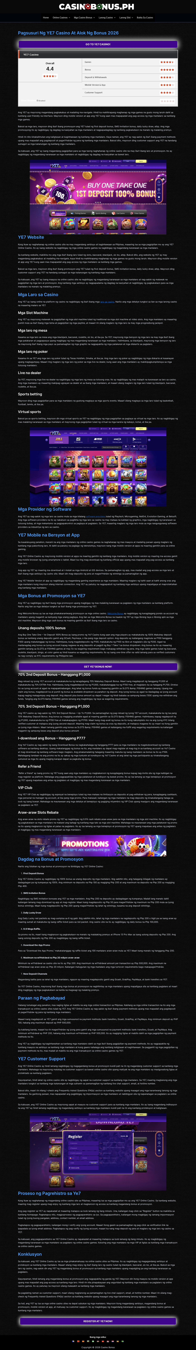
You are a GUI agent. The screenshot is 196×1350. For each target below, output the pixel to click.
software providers (96, 516)
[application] (68, 18)
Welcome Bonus (115, 613)
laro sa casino (107, 301)
